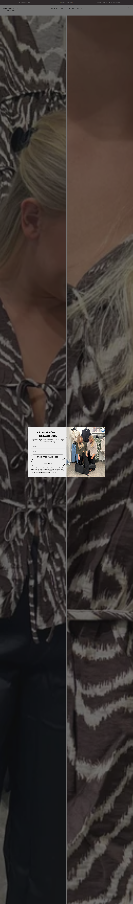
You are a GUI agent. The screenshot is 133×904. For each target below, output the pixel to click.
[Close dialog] (103, 430)
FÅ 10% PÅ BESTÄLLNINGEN (47, 457)
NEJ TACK (48, 463)
